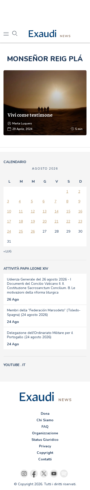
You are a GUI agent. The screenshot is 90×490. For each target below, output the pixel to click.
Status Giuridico (45, 439)
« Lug (8, 251)
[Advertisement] (45, 12)
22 (68, 221)
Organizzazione (45, 433)
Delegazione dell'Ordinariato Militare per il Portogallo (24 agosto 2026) (40, 334)
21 (56, 221)
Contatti (45, 459)
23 (80, 221)
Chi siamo (45, 420)
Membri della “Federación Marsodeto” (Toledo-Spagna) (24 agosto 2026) (43, 312)
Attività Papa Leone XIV (26, 268)
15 (68, 211)
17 (9, 221)
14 (56, 211)
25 (21, 231)
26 (33, 231)
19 (33, 221)
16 (80, 211)
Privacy (45, 446)
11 (21, 211)
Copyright (45, 452)
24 (9, 231)
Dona (45, 413)
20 (44, 221)
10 (9, 211)
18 (21, 221)
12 (33, 211)
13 (44, 211)
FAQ (45, 426)
